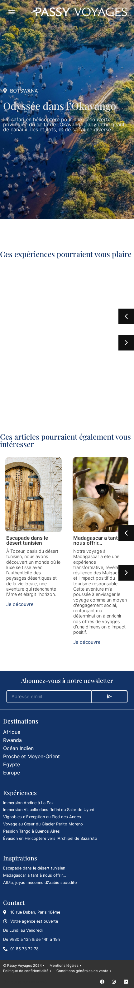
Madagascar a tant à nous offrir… (97, 540)
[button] (11, 12)
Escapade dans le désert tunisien (27, 540)
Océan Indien (18, 748)
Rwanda (12, 740)
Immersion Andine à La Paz (28, 802)
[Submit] (109, 696)
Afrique (11, 732)
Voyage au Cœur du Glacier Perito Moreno (43, 824)
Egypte (11, 764)
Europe (11, 772)
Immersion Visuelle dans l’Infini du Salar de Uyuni (48, 809)
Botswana (24, 91)
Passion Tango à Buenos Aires (31, 831)
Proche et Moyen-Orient (31, 756)
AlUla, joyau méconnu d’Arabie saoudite (40, 882)
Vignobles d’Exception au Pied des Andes (42, 816)
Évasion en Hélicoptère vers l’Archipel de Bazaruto (50, 838)
